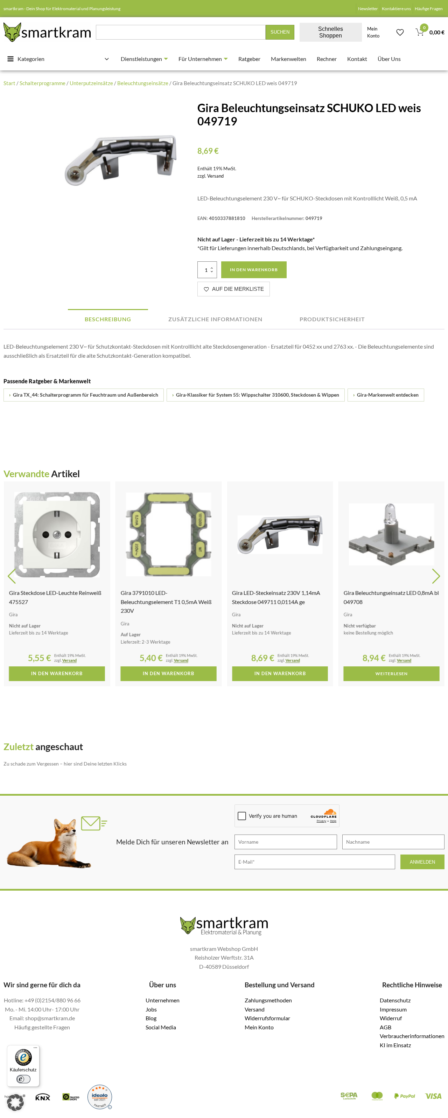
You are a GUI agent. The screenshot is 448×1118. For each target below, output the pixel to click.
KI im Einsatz (395, 1045)
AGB (385, 1027)
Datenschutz (395, 1000)
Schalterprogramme (42, 83)
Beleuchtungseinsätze (142, 83)
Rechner (327, 58)
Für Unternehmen (200, 58)
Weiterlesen (391, 673)
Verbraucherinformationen (412, 1036)
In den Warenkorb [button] (56, 673)
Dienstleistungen (141, 58)
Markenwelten (288, 58)
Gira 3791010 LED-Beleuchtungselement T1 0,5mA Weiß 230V (165, 601)
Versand (215, 176)
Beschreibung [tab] (108, 319)
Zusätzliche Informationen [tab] (215, 319)
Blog (151, 1018)
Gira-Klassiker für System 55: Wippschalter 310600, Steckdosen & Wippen (255, 395)
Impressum (393, 1009)
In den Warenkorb (254, 269)
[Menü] (35, 1049)
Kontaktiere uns (396, 8)
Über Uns (389, 58)
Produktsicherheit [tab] (332, 319)
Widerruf (391, 1018)
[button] (11, 576)
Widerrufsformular (267, 1018)
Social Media (161, 1027)
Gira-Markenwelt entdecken (386, 395)
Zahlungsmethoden (268, 1000)
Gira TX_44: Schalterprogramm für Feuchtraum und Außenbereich (83, 395)
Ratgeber (249, 58)
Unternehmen (163, 1000)
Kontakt (357, 58)
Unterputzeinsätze (91, 83)
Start (9, 83)
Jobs (151, 1009)
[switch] (23, 1079)
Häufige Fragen (429, 8)
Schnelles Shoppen (330, 32)
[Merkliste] (400, 32)
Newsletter (368, 8)
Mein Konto (373, 32)
